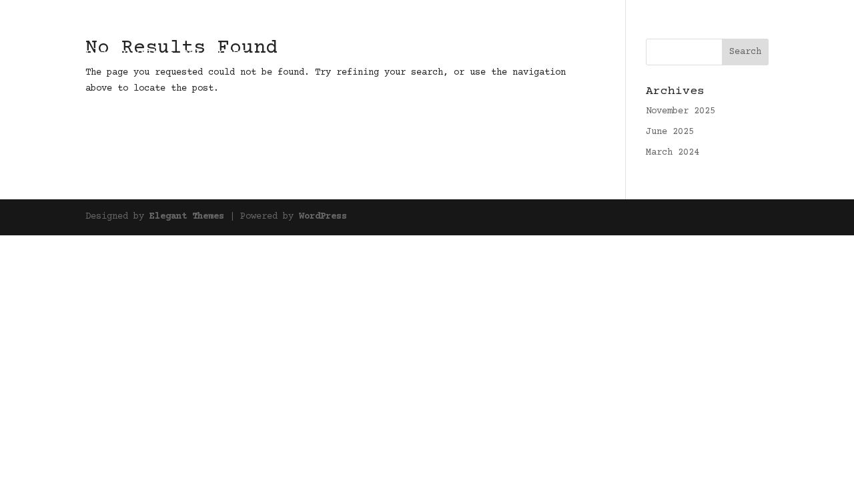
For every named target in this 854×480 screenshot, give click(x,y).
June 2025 (670, 132)
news (727, 28)
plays (688, 28)
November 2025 (680, 111)
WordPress (323, 216)
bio (761, 28)
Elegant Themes (186, 216)
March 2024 (672, 152)
